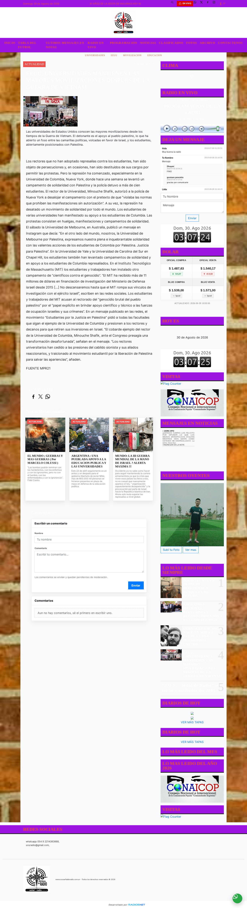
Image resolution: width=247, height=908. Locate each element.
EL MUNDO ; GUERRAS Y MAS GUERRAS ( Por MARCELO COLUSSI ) (45, 459)
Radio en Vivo (96, 45)
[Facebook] (209, 4)
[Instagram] (215, 4)
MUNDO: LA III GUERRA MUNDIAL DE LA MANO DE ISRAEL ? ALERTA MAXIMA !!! (132, 461)
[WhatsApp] (196, 4)
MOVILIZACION (132, 55)
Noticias (148, 42)
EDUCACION (154, 55)
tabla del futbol (27, 45)
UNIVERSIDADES (95, 55)
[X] (203, 4)
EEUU (114, 55)
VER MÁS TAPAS (192, 722)
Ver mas (190, 550)
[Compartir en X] (40, 397)
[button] (174, 4)
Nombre (39, 533)
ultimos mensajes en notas (65, 45)
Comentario (41, 548)
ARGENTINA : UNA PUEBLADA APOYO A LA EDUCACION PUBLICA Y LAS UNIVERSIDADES (88, 461)
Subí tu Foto (171, 550)
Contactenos (230, 42)
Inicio (9, 42)
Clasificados (171, 42)
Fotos (191, 42)
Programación (123, 42)
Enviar (135, 585)
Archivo (207, 42)
